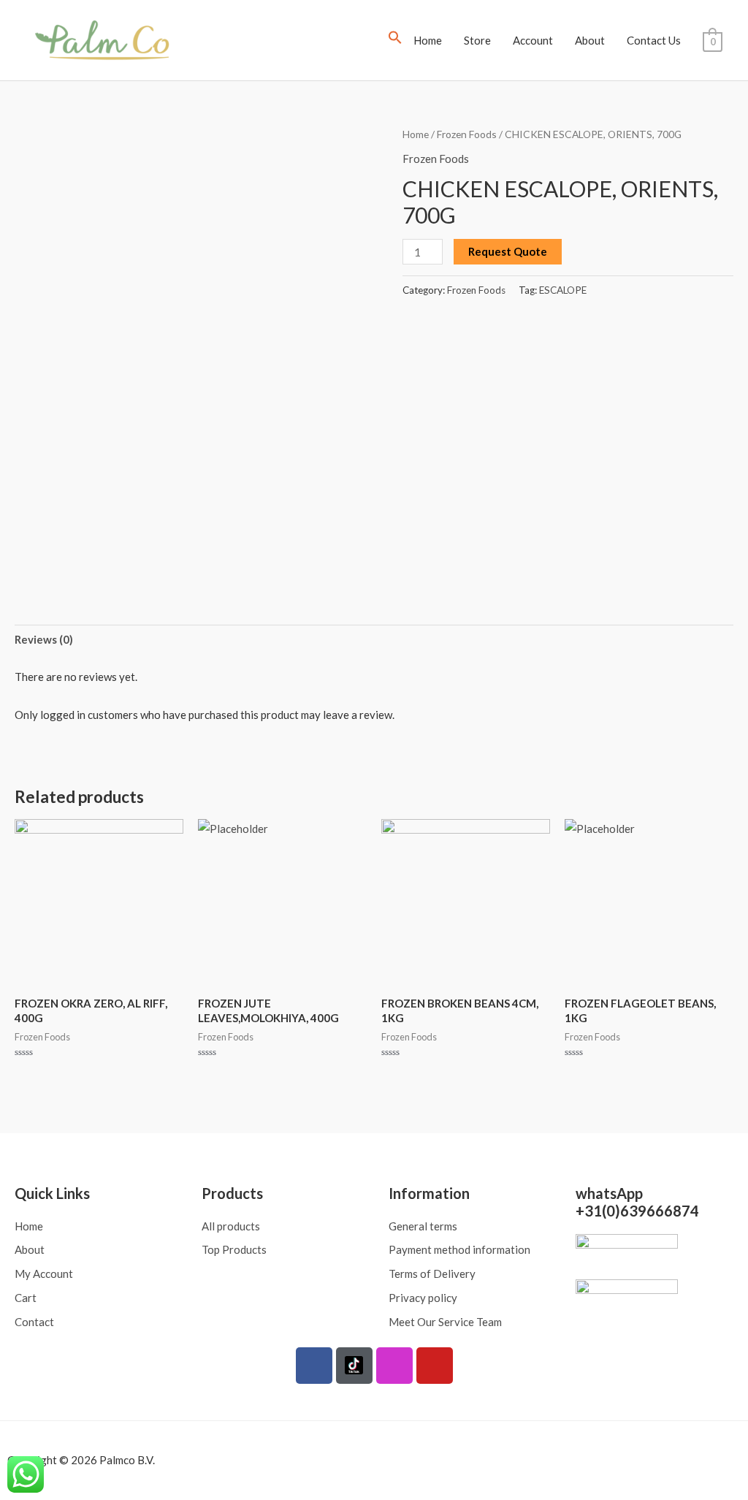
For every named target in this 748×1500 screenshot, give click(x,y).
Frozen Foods (467, 134)
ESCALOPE (563, 290)
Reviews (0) (44, 639)
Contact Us (654, 40)
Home (427, 40)
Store (477, 40)
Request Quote (507, 251)
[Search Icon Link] (395, 40)
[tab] (44, 640)
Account (533, 40)
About (590, 40)
